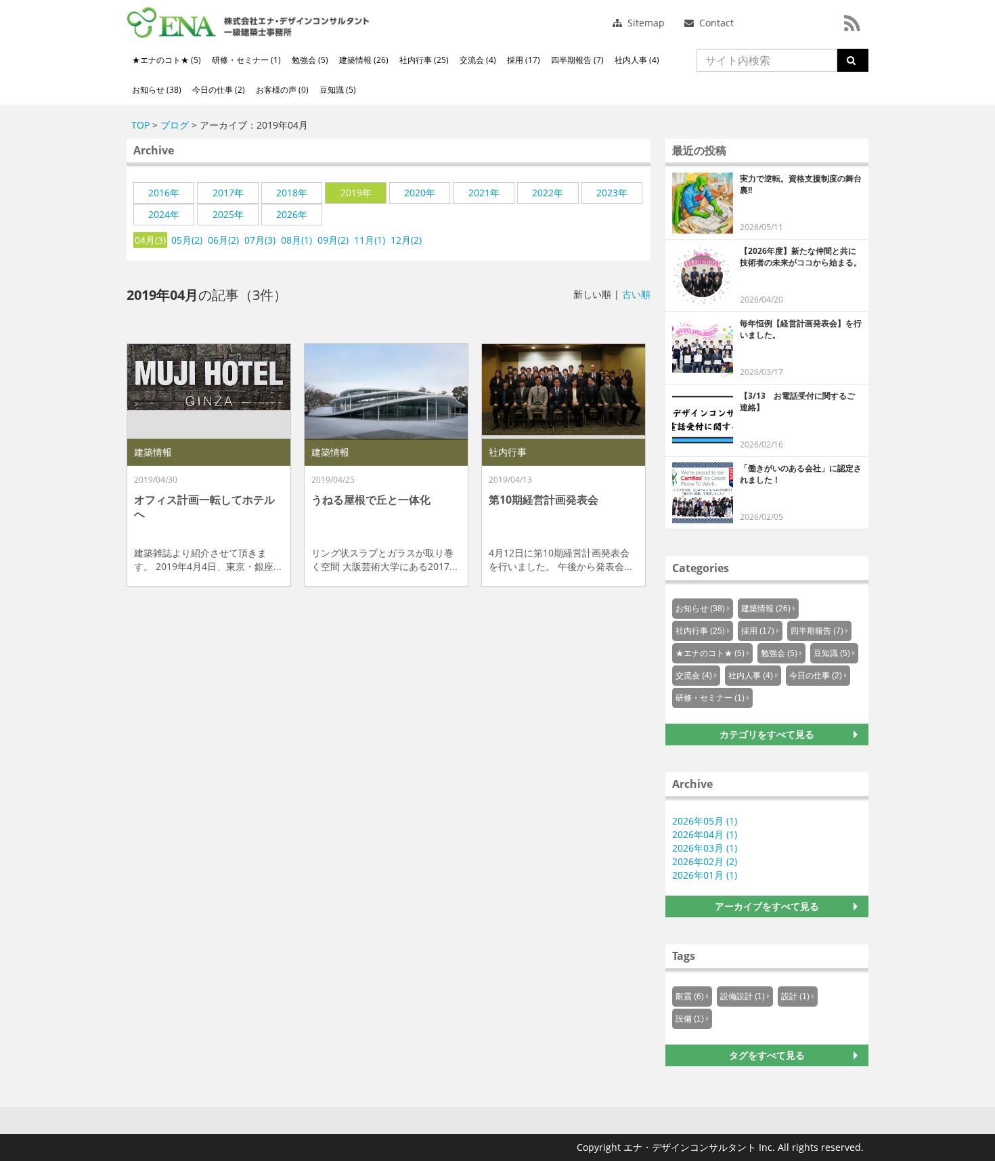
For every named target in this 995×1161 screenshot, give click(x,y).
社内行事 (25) (424, 60)
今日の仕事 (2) (218, 89)
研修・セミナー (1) (246, 60)
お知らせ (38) (156, 89)
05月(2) (186, 240)
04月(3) (150, 240)
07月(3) (259, 240)
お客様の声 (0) (282, 89)
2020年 (419, 192)
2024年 (163, 214)
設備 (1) (690, 1019)
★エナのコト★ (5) (166, 60)
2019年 (356, 192)
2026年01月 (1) (704, 875)
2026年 (291, 214)
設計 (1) (795, 996)
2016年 (163, 192)
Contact (715, 22)
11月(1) (369, 240)
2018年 (291, 192)
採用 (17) (523, 60)
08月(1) (296, 240)
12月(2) (406, 240)
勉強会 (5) (310, 60)
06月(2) (223, 240)
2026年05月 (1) (704, 820)
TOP (140, 124)
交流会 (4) (478, 60)
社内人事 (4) (637, 60)
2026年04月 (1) (704, 834)
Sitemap (645, 22)
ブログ (174, 124)
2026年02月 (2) (704, 861)
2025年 (228, 214)
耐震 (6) (690, 996)
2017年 (228, 192)
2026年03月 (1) (704, 847)
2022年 (547, 192)
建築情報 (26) (364, 60)
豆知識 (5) (337, 89)
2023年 (611, 192)
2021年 (484, 192)
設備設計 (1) (742, 996)
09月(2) (333, 240)
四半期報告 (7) (577, 60)
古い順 (636, 294)
